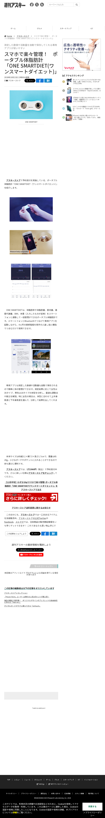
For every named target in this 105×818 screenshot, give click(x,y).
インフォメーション (91, 780)
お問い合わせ (55, 793)
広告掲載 (67, 793)
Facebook (8, 521)
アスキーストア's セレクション (16, 593)
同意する (92, 806)
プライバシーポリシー (28, 793)
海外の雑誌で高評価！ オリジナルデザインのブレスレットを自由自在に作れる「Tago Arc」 (30, 601)
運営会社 (44, 793)
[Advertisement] (52, 16)
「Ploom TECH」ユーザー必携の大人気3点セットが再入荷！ (26, 597)
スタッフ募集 (79, 793)
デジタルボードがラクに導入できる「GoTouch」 (22, 606)
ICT (65, 28)
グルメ (13, 28)
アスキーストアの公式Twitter (32, 518)
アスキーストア (92, 28)
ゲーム (48, 780)
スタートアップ (39, 28)
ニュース (27, 780)
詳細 (15, 812)
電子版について (93, 793)
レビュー (17, 780)
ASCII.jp (41, 784)
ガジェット (38, 780)
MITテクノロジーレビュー (60, 784)
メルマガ (19, 521)
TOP (8, 780)
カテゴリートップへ (45, 566)
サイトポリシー (11, 793)
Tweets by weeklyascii (38, 708)
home (9, 36)
